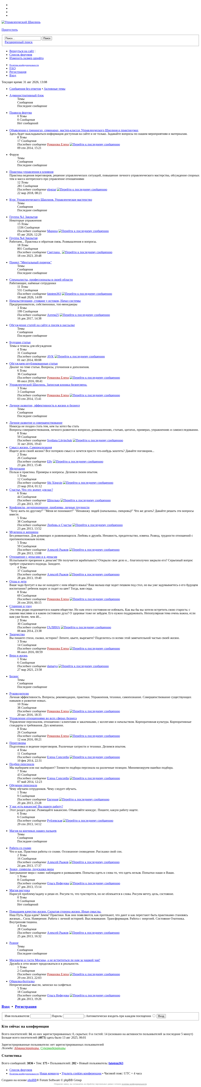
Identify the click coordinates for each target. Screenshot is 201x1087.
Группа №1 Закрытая (23, 217)
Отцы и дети (17, 581)
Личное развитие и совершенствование (35, 422)
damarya (52, 666)
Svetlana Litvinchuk (59, 440)
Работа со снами (20, 848)
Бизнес (14, 676)
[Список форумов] (21, 22)
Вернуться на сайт (21, 51)
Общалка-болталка (22, 981)
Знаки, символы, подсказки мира (31, 869)
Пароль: (57, 1016)
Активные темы (54, 88)
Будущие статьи (20, 342)
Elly (49, 461)
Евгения (52, 799)
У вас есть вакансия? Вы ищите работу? (36, 806)
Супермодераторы (53, 1048)
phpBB (32, 1080)
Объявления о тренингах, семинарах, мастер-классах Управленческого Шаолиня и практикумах (73, 130)
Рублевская (54, 820)
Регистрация (17, 71)
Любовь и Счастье (59, 525)
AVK (50, 356)
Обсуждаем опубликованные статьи (33, 363)
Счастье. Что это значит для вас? (31, 489)
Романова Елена (58, 144)
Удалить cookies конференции (81, 1073)
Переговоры (17, 743)
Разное (13, 943)
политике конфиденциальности (134, 1084)
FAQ (12, 68)
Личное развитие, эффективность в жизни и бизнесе (44, 405)
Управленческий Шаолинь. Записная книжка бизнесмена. (48, 384)
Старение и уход (20, 606)
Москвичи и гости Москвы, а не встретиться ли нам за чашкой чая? (54, 960)
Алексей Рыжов (58, 549)
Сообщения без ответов (25, 88)
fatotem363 (54, 293)
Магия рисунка (19, 890)
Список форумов (20, 54)
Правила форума (20, 112)
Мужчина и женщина (23, 532)
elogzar (51, 189)
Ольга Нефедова (58, 883)
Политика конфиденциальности (24, 65)
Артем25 (53, 315)
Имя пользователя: (17, 1016)
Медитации (17, 468)
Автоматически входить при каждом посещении (119, 1016)
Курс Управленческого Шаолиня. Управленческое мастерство (50, 199)
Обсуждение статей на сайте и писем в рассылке (42, 325)
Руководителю (19, 693)
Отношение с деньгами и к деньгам (33, 556)
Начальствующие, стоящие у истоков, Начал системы (45, 300)
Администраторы (26, 1048)
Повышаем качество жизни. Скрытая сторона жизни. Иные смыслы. (55, 911)
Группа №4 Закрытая (23, 238)
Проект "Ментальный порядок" (30, 262)
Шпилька (53, 500)
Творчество (17, 634)
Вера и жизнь (18, 655)
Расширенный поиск (19, 42)
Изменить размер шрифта (26, 58)
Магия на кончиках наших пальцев (33, 830)
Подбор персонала (21, 764)
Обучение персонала (23, 785)
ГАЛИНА (53, 627)
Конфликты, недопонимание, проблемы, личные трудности (49, 507)
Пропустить (10, 29)
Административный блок (26, 95)
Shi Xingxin (54, 482)
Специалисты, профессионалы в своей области (41, 279)
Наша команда (49, 1073)
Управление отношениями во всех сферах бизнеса (43, 718)
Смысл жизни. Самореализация (30, 447)
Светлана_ (54, 252)
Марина (52, 231)
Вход (12, 75)
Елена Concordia (58, 757)
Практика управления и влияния (31, 171)
